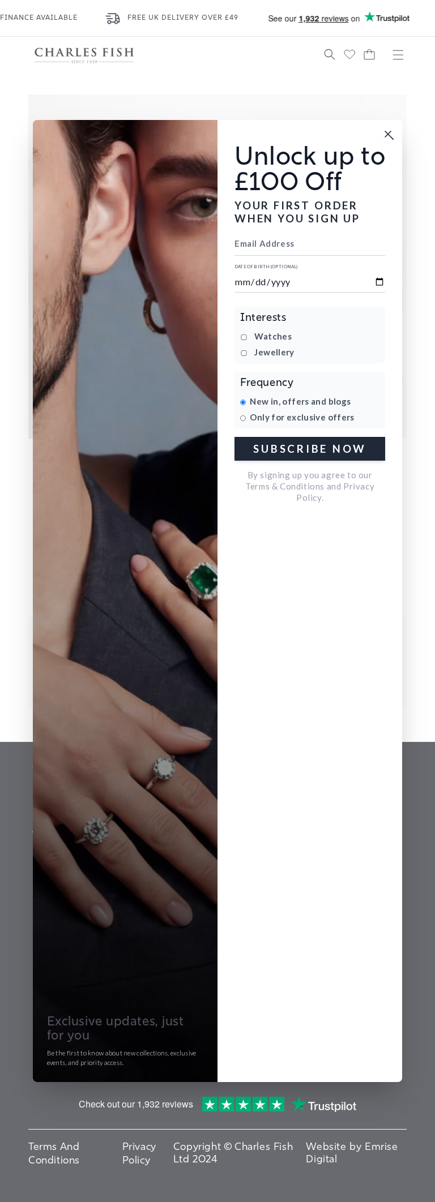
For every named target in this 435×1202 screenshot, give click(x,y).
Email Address (264, 243)
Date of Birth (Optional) (266, 266)
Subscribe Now (309, 448)
